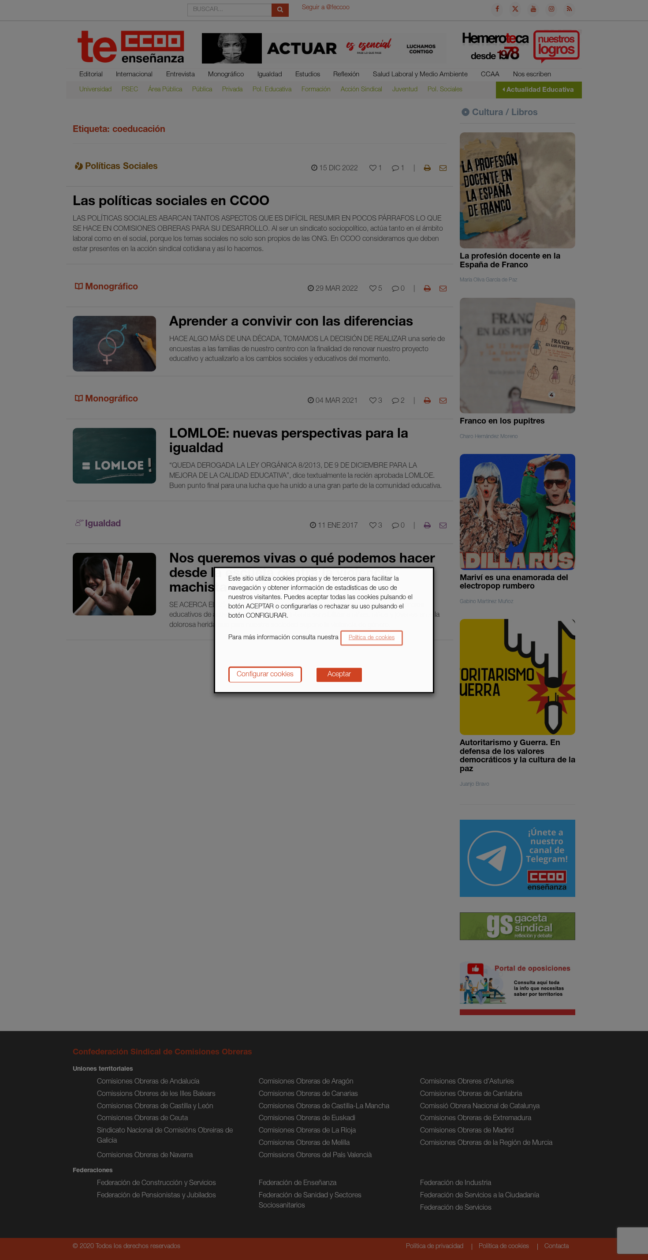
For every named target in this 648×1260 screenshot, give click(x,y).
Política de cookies (372, 638)
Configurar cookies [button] (265, 674)
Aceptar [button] (339, 674)
